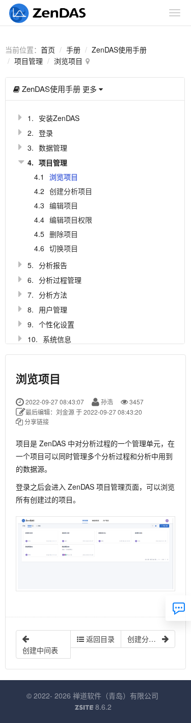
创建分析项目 (70, 191)
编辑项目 (63, 205)
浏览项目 (68, 61)
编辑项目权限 (70, 219)
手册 (73, 49)
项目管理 (28, 61)
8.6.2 (93, 707)
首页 (48, 49)
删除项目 (63, 234)
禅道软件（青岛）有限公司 (115, 695)
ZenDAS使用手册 (119, 49)
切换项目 (63, 248)
